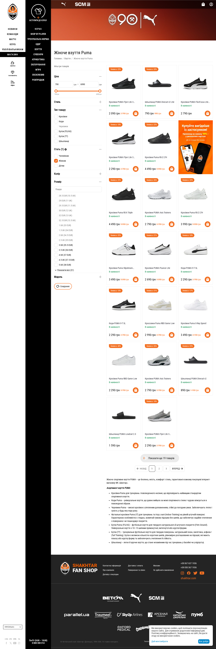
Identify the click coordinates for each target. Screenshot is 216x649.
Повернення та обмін (136, 570)
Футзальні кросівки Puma (123, 514)
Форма (38, 29)
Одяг (38, 44)
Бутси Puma (116, 525)
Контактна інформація (112, 566)
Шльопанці (116, 542)
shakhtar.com (188, 578)
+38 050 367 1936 (189, 567)
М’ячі (38, 69)
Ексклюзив (38, 74)
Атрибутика (38, 59)
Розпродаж (38, 80)
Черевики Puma (118, 507)
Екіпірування (38, 64)
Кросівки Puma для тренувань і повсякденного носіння (137, 493)
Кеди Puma (116, 500)
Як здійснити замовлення (163, 570)
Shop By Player (38, 34)
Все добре (204, 641)
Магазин (156, 566)
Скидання (65, 286)
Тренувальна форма (38, 39)
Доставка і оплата (135, 566)
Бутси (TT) (115, 532)
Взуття (38, 49)
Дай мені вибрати (159, 641)
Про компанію (108, 570)
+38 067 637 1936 (189, 563)
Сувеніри (38, 54)
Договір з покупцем (110, 574)
